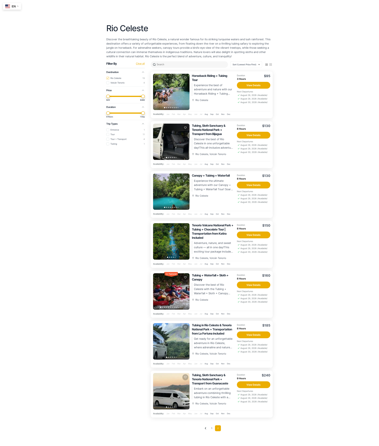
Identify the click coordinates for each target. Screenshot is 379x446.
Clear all (140, 63)
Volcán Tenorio (217, 154)
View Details (253, 85)
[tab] (164, 107)
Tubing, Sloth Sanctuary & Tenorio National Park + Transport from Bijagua (208, 130)
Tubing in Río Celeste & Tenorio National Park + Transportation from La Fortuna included (212, 329)
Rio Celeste (201, 100)
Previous (205, 428)
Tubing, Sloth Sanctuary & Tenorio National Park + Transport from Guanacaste (210, 379)
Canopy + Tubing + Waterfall (211, 175)
